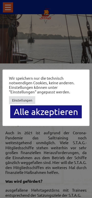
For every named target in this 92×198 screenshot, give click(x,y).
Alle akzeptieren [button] (46, 112)
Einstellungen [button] (22, 100)
